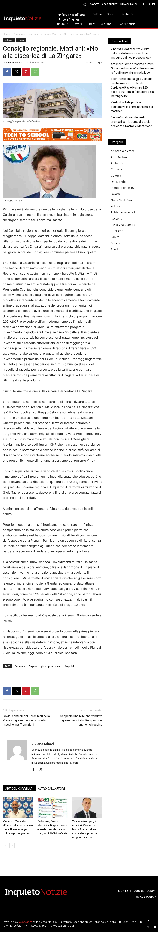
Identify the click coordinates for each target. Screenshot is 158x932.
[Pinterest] (26, 72)
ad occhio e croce (123, 151)
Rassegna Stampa (123, 225)
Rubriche (117, 231)
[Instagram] (148, 4)
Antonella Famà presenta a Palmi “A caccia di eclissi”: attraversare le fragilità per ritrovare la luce (132, 68)
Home (6, 34)
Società (116, 243)
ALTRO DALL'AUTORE (51, 788)
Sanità (115, 237)
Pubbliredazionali (123, 212)
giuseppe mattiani (50, 666)
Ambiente (19, 34)
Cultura (116, 175)
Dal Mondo (118, 182)
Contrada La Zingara (26, 666)
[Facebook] (143, 4)
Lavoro (115, 194)
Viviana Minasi (14, 62)
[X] (16, 72)
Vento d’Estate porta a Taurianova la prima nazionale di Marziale (132, 107)
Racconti (116, 218)
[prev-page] (5, 845)
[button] (85, 4)
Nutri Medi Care (122, 200)
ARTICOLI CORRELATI (19, 788)
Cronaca (116, 169)
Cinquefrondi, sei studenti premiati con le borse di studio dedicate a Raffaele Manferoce (131, 122)
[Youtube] (153, 4)
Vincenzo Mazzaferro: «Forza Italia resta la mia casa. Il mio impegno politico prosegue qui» (131, 53)
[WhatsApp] (35, 72)
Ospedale (70, 666)
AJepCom (25, 922)
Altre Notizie (119, 157)
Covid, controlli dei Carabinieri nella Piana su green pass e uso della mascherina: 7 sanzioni (26, 720)
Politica (20, 39)
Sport (114, 249)
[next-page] (12, 845)
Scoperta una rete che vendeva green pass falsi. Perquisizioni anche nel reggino (81, 720)
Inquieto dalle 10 (122, 188)
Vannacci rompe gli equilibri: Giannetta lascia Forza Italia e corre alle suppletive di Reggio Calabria (86, 829)
